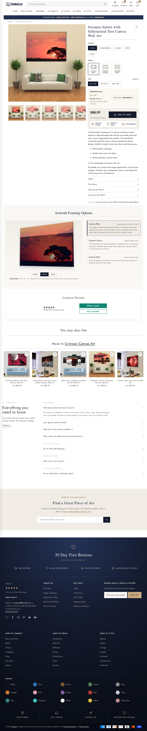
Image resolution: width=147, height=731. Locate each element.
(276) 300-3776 (12, 612)
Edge (53, 274)
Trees (7, 656)
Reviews (130, 11)
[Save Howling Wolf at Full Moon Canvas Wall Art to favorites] (26, 354)
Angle (44, 274)
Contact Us (78, 593)
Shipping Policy (80, 601)
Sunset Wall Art (134, 202)
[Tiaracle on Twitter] (29, 617)
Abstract (103, 638)
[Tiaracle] (14, 4)
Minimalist (103, 656)
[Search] (105, 4)
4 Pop (127, 48)
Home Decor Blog (50, 597)
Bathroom (56, 647)
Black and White (12, 638)
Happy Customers (50, 593)
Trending (40, 11)
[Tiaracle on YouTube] (35, 617)
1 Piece (92, 48)
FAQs (76, 588)
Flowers (8, 647)
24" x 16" (93, 84)
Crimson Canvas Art (23, 22)
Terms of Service (49, 606)
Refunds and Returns (81, 606)
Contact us (6, 425)
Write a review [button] (93, 305)
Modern (103, 643)
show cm (136, 79)
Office (55, 661)
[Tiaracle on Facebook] (12, 617)
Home (15, 11)
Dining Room (58, 656)
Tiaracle (14, 726)
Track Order (78, 597)
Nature (8, 665)
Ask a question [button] (93, 311)
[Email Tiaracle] (7, 617)
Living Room (57, 638)
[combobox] (64, 4)
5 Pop (92, 54)
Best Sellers (26, 11)
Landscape (10, 652)
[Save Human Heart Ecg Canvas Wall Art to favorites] (140, 354)
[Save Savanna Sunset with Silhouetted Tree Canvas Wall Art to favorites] (137, 27)
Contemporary (105, 661)
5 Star (118, 48)
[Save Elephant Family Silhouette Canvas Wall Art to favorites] (112, 354)
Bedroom (56, 643)
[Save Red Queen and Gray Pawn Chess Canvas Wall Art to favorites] (55, 354)
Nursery (56, 665)
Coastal (103, 652)
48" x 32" (115, 84)
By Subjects (53, 11)
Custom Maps (117, 11)
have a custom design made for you (77, 511)
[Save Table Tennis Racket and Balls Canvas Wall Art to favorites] (83, 354)
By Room (77, 11)
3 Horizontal (105, 48)
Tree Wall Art (114, 202)
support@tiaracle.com (22, 602)
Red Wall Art (123, 202)
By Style (88, 11)
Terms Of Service (70, 726)
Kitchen (55, 652)
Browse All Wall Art (51, 601)
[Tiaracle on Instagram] (18, 617)
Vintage (103, 647)
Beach (8, 643)
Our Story (47, 588)
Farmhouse (104, 665)
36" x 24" (104, 84)
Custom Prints (101, 11)
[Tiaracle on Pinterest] (23, 617)
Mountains (9, 661)
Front (35, 274)
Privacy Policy (84, 726)
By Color (65, 11)
